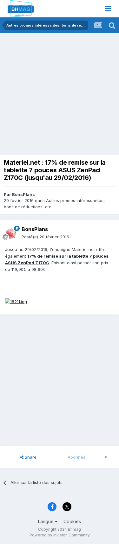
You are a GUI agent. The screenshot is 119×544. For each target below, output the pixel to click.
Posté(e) (45, 236)
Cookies (72, 521)
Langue (46, 521)
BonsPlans (23, 194)
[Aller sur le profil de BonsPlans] (11, 233)
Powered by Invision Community (60, 535)
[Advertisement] (59, 95)
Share (29, 457)
